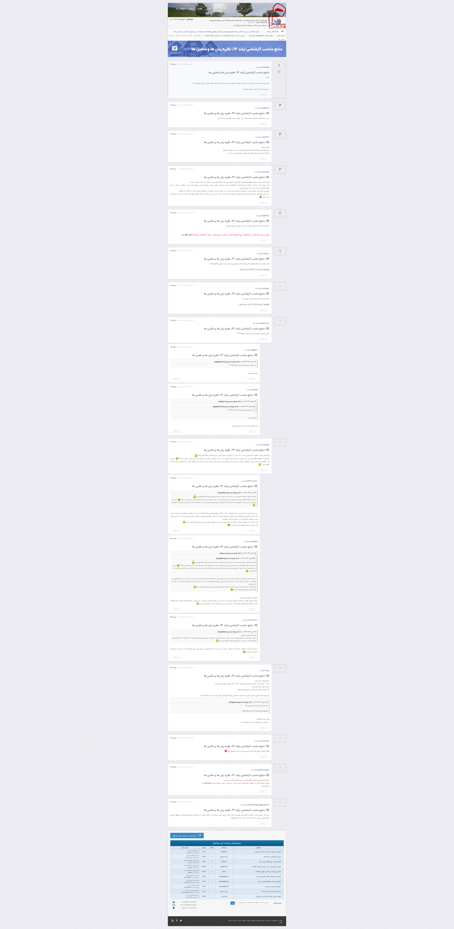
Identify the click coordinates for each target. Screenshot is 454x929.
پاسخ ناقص (244, 25)
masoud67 (265, 172)
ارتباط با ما (180, 8)
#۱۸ (171, 802)
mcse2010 (265, 741)
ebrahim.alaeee (263, 770)
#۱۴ (171, 617)
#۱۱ (171, 442)
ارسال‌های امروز (263, 25)
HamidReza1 (224, 876)
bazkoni (224, 851)
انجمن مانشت (251, 921)
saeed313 (265, 137)
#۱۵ (171, 668)
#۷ (171, 286)
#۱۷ (171, 767)
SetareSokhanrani (187, 892)
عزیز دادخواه (224, 856)
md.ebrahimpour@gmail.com (258, 805)
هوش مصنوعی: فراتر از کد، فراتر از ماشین (268, 851)
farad (256, 389)
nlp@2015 (265, 108)
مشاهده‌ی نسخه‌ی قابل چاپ (188, 902)
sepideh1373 (264, 323)
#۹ (171, 347)
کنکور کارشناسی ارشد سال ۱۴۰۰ (271, 891)
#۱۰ (171, 387)
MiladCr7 (266, 215)
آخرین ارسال (196, 853)
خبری (208, 8)
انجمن (217, 8)
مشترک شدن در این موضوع (189, 908)
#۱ (171, 64)
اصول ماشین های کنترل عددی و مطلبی (268, 896)
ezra (267, 670)
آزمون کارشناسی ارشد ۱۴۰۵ (272, 856)
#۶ (171, 251)
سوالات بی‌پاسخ (253, 25)
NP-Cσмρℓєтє (253, 481)
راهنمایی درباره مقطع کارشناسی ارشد (269, 881)
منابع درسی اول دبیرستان (273, 886)
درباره (191, 8)
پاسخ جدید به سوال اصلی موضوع (186, 835)
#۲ (171, 105)
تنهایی (281, 922)
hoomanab (265, 67)
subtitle (279, 72)
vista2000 (189, 897)
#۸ (171, 320)
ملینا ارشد (224, 896)
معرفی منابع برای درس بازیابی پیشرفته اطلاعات (266, 866)
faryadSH (265, 445)
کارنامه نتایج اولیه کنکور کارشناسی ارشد (268, 876)
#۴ (171, 169)
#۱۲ (171, 478)
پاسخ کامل (237, 25)
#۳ (171, 134)
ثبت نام (251, 22)
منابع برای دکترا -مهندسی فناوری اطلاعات (268, 871)
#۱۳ (171, 539)
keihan (224, 861)
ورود (257, 22)
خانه (226, 8)
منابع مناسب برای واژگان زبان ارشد (270, 861)
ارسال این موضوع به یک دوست (188, 905)
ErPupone (265, 288)
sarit (224, 871)
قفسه (200, 8)
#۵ (171, 213)
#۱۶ (171, 738)
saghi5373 (224, 866)
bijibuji (190, 863)
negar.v (266, 253)
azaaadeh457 (224, 886)
